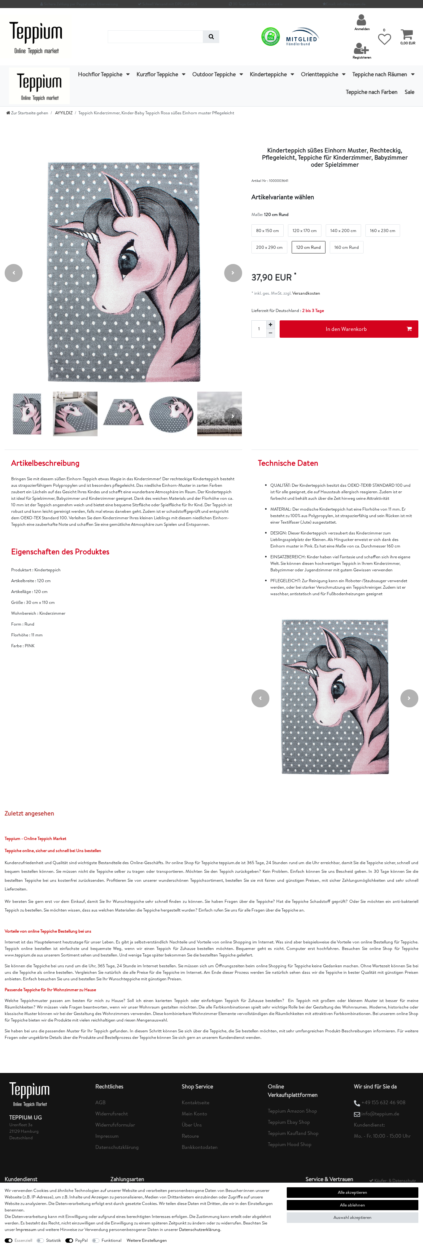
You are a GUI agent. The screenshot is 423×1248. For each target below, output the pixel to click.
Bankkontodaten (200, 1147)
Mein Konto (194, 1113)
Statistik (53, 1240)
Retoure (190, 1135)
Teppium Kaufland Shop (293, 1133)
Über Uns (192, 1124)
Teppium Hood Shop (290, 1144)
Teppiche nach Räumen (380, 74)
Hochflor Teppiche (101, 74)
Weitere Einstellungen (147, 1240)
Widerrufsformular (115, 1124)
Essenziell (23, 1240)
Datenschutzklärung (117, 1147)
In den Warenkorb (346, 329)
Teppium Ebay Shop (289, 1121)
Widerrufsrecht (111, 1113)
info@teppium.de (380, 1113)
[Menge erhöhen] (270, 324)
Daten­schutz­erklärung (199, 1229)
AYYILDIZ (63, 113)
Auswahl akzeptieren (353, 1217)
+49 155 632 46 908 (383, 1102)
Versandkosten (305, 293)
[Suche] (211, 36)
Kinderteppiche (269, 74)
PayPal (81, 1240)
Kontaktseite (195, 1102)
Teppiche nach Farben (372, 92)
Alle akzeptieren (352, 1192)
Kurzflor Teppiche (158, 74)
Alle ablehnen (352, 1205)
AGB (100, 1102)
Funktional (111, 1240)
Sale (409, 92)
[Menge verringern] (270, 333)
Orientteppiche (320, 74)
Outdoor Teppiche (214, 74)
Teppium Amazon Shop (292, 1110)
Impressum (107, 1135)
